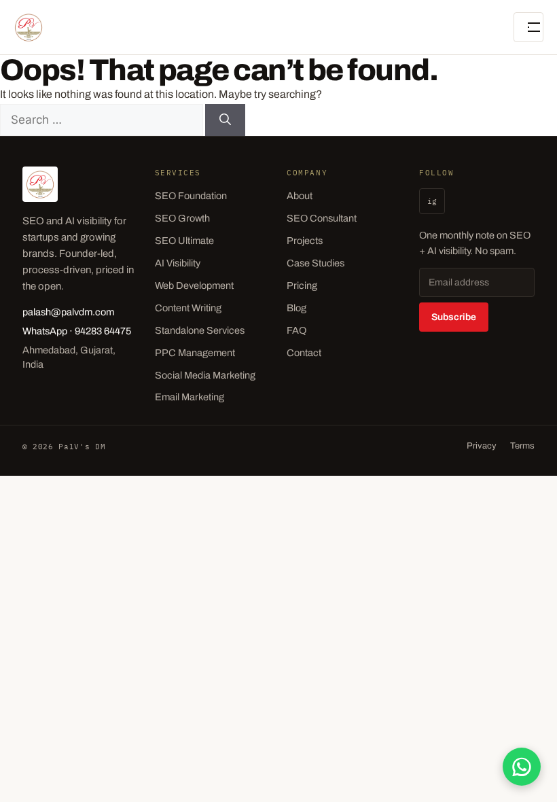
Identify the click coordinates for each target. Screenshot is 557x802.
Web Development (194, 285)
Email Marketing (189, 396)
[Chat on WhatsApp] (522, 767)
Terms (522, 446)
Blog (296, 307)
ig (432, 201)
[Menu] (528, 27)
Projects (305, 240)
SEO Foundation (191, 195)
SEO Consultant (322, 218)
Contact (304, 352)
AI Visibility (177, 263)
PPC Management (195, 352)
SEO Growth (182, 218)
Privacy (482, 446)
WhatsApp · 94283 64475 (76, 331)
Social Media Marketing (205, 375)
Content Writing (188, 307)
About (299, 195)
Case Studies (315, 263)
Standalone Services (200, 330)
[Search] (225, 120)
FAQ (296, 330)
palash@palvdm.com (68, 312)
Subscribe (453, 317)
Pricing (302, 285)
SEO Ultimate (184, 240)
